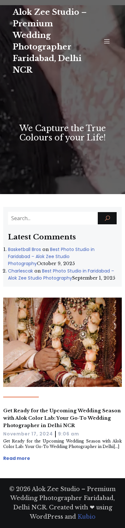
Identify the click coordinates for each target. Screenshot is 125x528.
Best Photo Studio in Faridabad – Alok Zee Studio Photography (51, 256)
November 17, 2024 (28, 434)
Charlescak (20, 271)
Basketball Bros (24, 249)
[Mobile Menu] (106, 41)
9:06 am (68, 434)
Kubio (87, 516)
